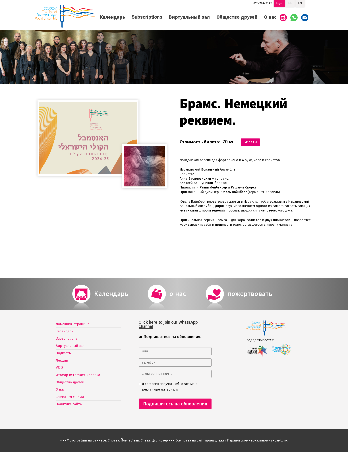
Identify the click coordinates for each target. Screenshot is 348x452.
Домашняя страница (72, 324)
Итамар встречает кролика (78, 375)
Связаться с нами (70, 396)
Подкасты (64, 353)
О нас (270, 17)
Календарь (112, 17)
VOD (59, 367)
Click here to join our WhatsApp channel (168, 324)
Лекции (62, 360)
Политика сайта (69, 404)
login (279, 3)
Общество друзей (237, 17)
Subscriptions (147, 17)
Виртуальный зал (189, 17)
